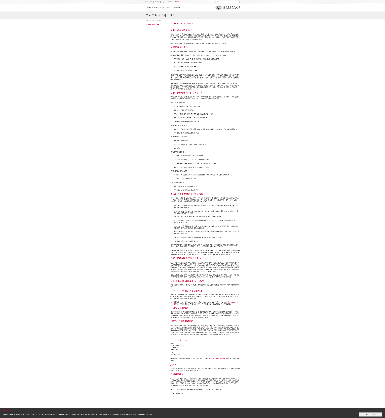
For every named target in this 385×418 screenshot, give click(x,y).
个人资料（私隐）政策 (152, 24)
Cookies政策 (90, 414)
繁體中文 (170, 2)
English (163, 2)
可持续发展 (177, 7)
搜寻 (239, 2)
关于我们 (148, 7)
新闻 (157, 7)
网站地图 (157, 2)
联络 (151, 2)
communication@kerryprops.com (180, 340)
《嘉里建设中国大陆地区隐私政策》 (219, 358)
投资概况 (163, 7)
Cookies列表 (25, 414)
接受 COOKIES (370, 414)
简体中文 (177, 2)
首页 (146, 2)
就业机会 (169, 7)
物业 (153, 7)
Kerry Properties (227, 8)
